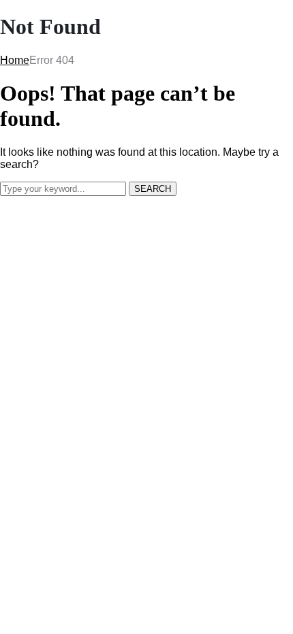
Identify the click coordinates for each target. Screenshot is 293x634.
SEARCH (152, 189)
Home (14, 60)
